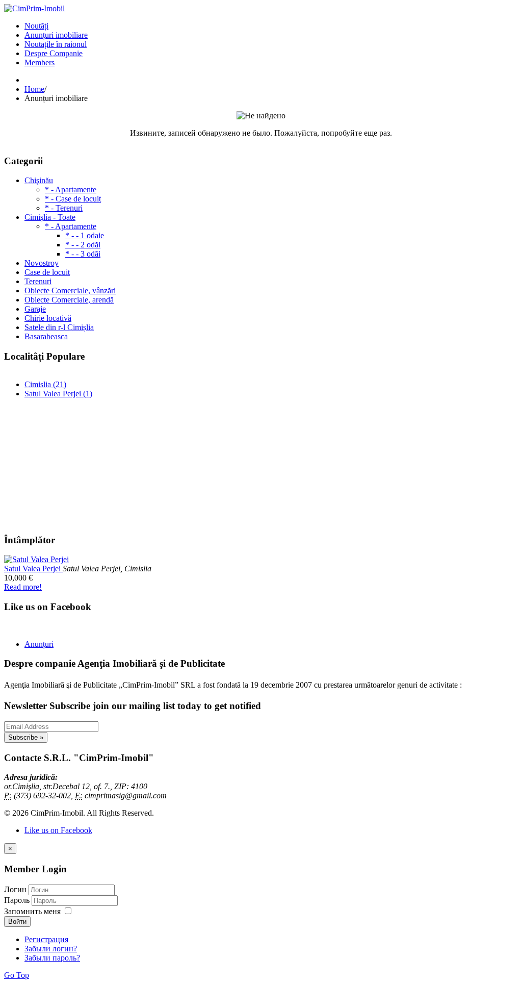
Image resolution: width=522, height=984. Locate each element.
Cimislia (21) (45, 384)
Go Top (16, 975)
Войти (17, 921)
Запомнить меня (32, 911)
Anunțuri (39, 644)
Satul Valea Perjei (33, 568)
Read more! (23, 587)
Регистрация (46, 939)
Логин (15, 889)
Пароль (18, 900)
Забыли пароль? (52, 957)
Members (39, 62)
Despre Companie (53, 53)
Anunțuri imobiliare (56, 35)
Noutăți (36, 25)
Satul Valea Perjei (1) (58, 393)
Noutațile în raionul (55, 44)
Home (34, 89)
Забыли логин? (50, 948)
